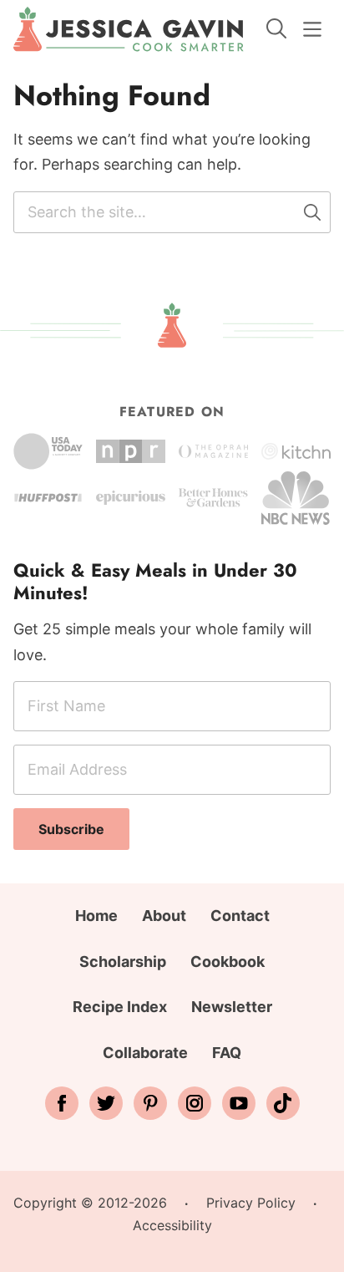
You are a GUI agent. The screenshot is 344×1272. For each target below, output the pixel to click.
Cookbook (227, 961)
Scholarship (122, 961)
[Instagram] (194, 1103)
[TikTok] (283, 1103)
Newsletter (231, 1006)
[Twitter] (106, 1103)
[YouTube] (238, 1103)
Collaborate (145, 1052)
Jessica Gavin (128, 29)
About (164, 915)
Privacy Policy (251, 1202)
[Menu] (312, 29)
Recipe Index (120, 1006)
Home (96, 915)
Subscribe (71, 829)
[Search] (276, 28)
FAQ (226, 1052)
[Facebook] (61, 1103)
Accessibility (172, 1225)
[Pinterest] (150, 1103)
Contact (240, 915)
